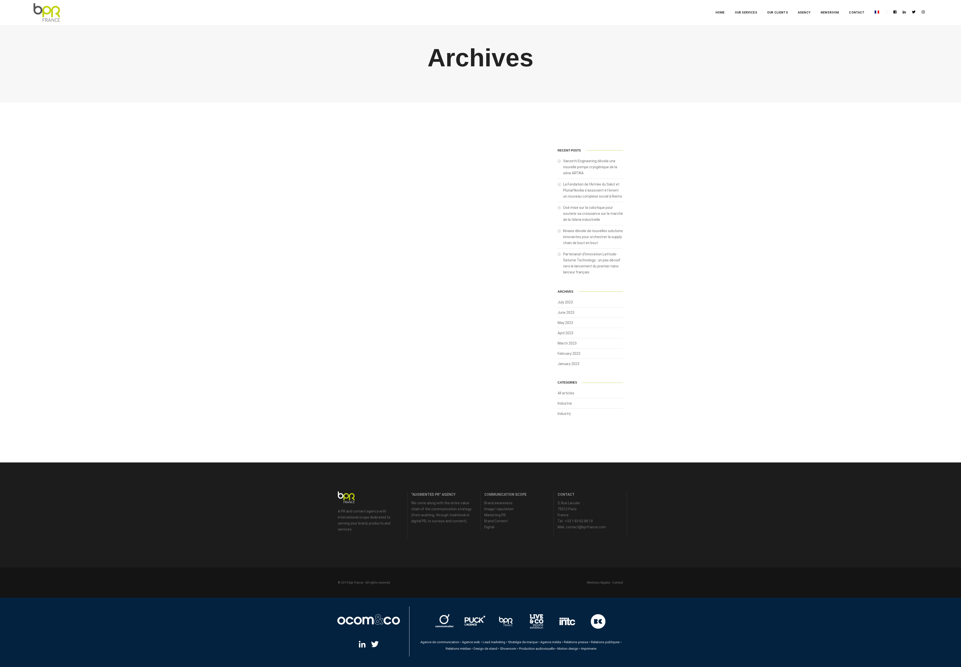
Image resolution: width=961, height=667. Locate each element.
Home (720, 12)
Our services (746, 12)
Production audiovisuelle (537, 648)
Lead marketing (494, 642)
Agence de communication (439, 642)
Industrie (565, 403)
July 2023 (565, 302)
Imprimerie (588, 648)
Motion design (567, 648)
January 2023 (568, 364)
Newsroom (830, 12)
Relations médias (458, 648)
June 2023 (566, 312)
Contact (856, 12)
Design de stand (485, 648)
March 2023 (567, 343)
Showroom (508, 648)
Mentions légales (598, 582)
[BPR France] (47, 12)
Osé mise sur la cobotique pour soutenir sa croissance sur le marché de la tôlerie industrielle (593, 214)
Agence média (550, 642)
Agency (804, 12)
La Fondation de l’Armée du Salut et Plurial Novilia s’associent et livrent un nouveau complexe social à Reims (592, 190)
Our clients (777, 12)
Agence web (471, 642)
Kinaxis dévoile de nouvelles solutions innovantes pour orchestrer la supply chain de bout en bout (593, 237)
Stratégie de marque (523, 642)
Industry (564, 414)
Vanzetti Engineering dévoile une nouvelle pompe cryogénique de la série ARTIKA (590, 167)
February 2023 (569, 354)
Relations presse (576, 642)
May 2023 (565, 323)
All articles (566, 393)
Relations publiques (605, 642)
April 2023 (565, 333)
